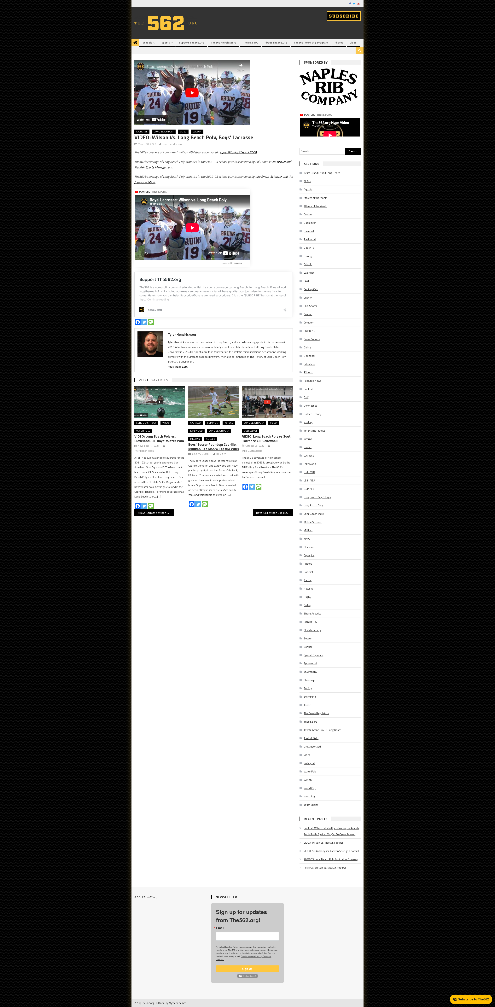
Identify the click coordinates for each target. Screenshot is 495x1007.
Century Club (311, 289)
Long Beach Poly (164, 131)
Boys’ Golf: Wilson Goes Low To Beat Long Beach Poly (274, 513)
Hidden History (312, 414)
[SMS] (151, 322)
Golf (306, 397)
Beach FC (309, 248)
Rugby (307, 597)
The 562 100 (250, 42)
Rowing (308, 588)
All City (307, 181)
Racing (308, 580)
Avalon (308, 214)
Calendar (309, 273)
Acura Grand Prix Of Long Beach (322, 173)
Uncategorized (312, 746)
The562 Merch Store (223, 42)
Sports (165, 42)
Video (353, 42)
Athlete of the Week (315, 206)
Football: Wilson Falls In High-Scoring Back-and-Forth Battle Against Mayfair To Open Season (331, 831)
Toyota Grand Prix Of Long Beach (322, 730)
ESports (308, 372)
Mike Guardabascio (252, 451)
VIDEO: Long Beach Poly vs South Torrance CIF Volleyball (267, 438)
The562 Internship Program (311, 42)
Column (308, 314)
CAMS (307, 281)
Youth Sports (311, 805)
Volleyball (250, 431)
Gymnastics (310, 406)
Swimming (310, 697)
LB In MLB (309, 472)
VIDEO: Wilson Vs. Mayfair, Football (323, 843)
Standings (309, 680)
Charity (308, 297)
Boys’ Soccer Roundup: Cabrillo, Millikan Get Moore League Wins (213, 446)
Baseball (309, 231)
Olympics (309, 555)
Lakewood (196, 431)
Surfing (308, 688)
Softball (308, 647)
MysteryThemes (177, 1003)
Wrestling (309, 796)
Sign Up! (247, 968)
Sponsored (310, 663)
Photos (339, 42)
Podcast (308, 572)
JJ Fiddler (221, 454)
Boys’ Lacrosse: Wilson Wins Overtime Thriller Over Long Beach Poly (156, 513)
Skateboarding (312, 630)
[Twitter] (144, 322)
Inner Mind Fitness (314, 430)
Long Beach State (314, 514)
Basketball (310, 239)
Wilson (197, 131)
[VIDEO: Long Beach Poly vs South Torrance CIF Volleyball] (267, 402)
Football (308, 389)
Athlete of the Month (316, 198)
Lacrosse (142, 131)
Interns (308, 439)
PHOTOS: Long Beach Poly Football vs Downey (331, 859)
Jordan (228, 423)
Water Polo (143, 431)
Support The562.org (191, 42)
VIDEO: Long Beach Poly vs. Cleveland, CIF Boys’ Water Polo (159, 438)
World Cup (310, 788)
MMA (307, 539)
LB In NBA (309, 480)
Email (220, 927)
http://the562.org (178, 366)
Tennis (308, 705)
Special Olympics (313, 655)
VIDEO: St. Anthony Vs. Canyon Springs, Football (331, 851)
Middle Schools (313, 522)
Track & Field (311, 738)
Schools (147, 42)
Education (309, 364)
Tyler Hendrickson (172, 144)
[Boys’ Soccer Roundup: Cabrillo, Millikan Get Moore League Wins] (213, 402)
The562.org (310, 721)
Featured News (313, 381)
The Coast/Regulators (316, 713)
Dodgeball (310, 356)
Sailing (307, 605)
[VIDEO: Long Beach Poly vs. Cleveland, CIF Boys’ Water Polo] (159, 402)
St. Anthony (310, 672)
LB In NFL (309, 489)
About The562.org (276, 42)
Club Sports (310, 306)
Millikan (195, 439)
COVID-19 (309, 331)
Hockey (308, 422)
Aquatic (308, 189)
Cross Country (312, 339)
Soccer (210, 439)
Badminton (310, 223)
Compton (212, 423)
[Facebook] (138, 322)
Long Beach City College (317, 497)
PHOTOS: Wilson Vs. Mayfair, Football (325, 867)
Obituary (309, 547)
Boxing (308, 256)
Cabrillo (195, 423)
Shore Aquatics (312, 613)
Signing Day (310, 622)
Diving (307, 347)
